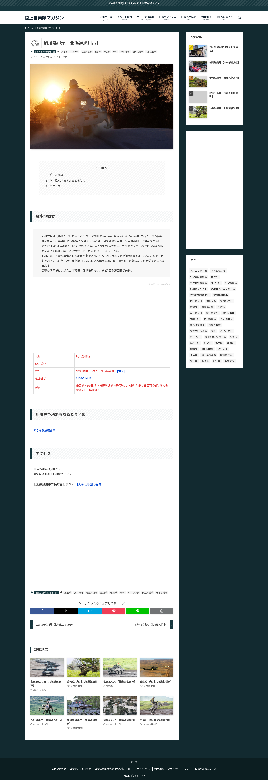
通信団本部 (207, 349)
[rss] (241, 9)
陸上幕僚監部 (209, 355)
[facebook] (236, 9)
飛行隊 (216, 361)
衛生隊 (219, 343)
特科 (115, 51)
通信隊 (98, 51)
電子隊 (193, 361)
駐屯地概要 (56, 175)
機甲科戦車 (228, 313)
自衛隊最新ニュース (205, 768)
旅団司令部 (196, 313)
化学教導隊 (231, 283)
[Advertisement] (101, 318)
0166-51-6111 (84, 378)
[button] (42, 611)
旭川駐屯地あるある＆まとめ (67, 180)
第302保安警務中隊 (215, 337)
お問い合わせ (59, 768)
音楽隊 (107, 51)
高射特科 (75, 51)
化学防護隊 (151, 51)
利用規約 (159, 768)
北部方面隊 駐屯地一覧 (45, 51)
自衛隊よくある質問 (80, 768)
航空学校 (195, 343)
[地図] (121, 371)
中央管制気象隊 (198, 277)
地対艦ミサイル (198, 289)
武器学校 (195, 319)
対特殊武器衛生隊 (199, 295)
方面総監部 (207, 307)
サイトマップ (144, 768)
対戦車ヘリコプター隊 (223, 289)
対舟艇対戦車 (220, 295)
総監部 (233, 337)
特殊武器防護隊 (198, 331)
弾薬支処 (211, 301)
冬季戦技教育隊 (198, 283)
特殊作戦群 (215, 325)
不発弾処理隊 (218, 270)
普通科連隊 (86, 51)
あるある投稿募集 (44, 430)
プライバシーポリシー (179, 768)
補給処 (230, 343)
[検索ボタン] (239, 17)
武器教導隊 (210, 319)
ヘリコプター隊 (198, 270)
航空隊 (207, 343)
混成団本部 (226, 319)
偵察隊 (214, 277)
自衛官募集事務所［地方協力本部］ (114, 768)
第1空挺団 (195, 337)
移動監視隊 (226, 331)
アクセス (55, 186)
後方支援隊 (138, 51)
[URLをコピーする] (161, 611)
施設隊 (64, 51)
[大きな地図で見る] (90, 484)
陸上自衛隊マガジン (44, 17)
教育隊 (193, 307)
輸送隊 (193, 349)
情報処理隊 (226, 301)
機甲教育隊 (212, 313)
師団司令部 (125, 51)
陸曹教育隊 (226, 355)
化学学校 (216, 283)
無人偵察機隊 (197, 325)
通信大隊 (222, 349)
